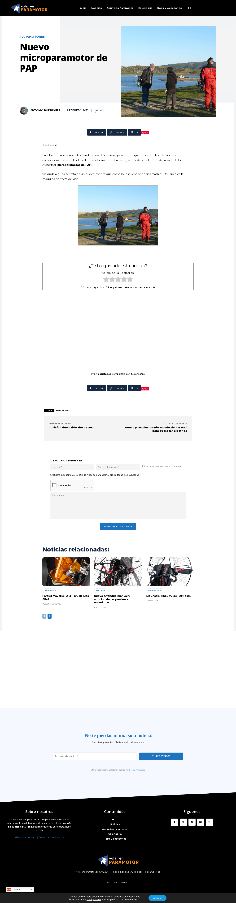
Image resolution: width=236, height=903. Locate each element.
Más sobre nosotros (26, 837)
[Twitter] (183, 822)
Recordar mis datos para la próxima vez (164, 466)
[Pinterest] (209, 822)
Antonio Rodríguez (45, 110)
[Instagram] (200, 822)
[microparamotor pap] (118, 216)
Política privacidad (119, 871)
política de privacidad (135, 770)
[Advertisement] (118, 329)
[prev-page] (44, 616)
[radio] (106, 280)
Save (146, 133)
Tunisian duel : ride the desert (71, 427)
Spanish (16, 889)
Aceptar (157, 898)
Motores (100, 590)
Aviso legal (136, 871)
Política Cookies (151, 871)
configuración (94, 899)
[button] (189, 8)
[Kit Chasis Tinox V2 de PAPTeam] (170, 571)
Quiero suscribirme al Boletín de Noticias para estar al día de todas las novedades (95, 474)
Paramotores (32, 36)
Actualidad (50, 590)
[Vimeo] (192, 822)
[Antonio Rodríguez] (25, 111)
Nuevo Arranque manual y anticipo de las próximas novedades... (112, 599)
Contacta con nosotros (51, 837)
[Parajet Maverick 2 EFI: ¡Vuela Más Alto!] (66, 571)
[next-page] (50, 616)
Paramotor (62, 410)
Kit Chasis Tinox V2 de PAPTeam (168, 595)
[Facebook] (174, 822)
